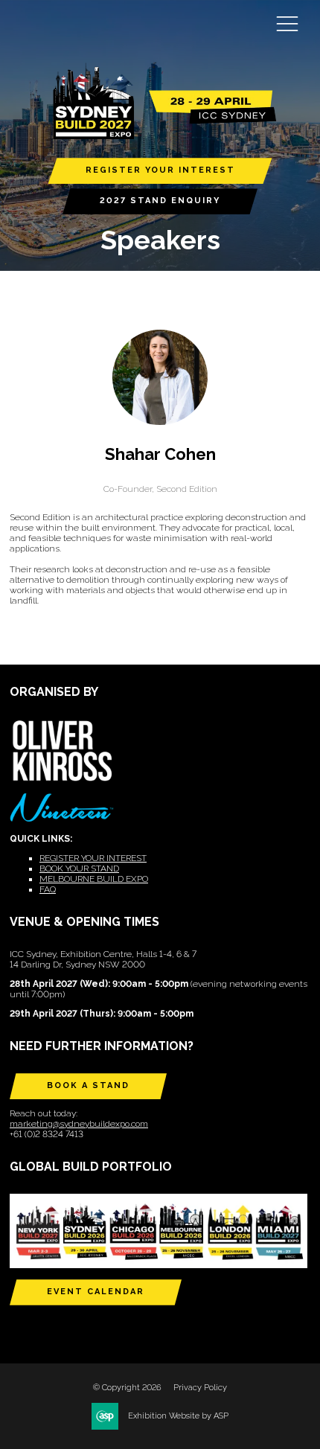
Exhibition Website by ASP (178, 1416)
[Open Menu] (287, 23)
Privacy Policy (200, 1387)
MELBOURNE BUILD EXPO (93, 879)
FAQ (47, 889)
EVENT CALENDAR (95, 1291)
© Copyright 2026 (127, 1387)
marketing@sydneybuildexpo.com (79, 1124)
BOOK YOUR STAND (79, 868)
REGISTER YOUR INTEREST (160, 170)
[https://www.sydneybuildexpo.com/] (160, 136)
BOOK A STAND (88, 1085)
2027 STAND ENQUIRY (160, 200)
